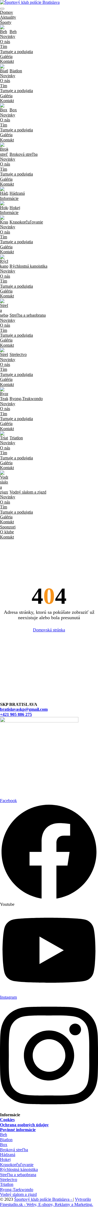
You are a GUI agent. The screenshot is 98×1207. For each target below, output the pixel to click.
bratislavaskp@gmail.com (24, 709)
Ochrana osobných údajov (24, 1124)
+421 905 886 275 (16, 714)
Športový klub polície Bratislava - (43, 1199)
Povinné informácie (18, 1129)
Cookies (7, 1119)
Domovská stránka (49, 630)
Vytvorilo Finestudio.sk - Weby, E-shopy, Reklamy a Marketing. (46, 1201)
